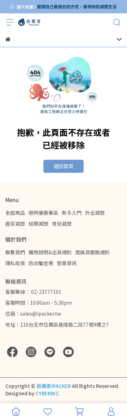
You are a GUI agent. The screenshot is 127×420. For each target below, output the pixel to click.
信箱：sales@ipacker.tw (33, 313)
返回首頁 (63, 166)
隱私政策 (15, 263)
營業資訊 (67, 263)
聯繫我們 (15, 252)
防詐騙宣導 (41, 263)
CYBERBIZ (47, 393)
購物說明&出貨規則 (50, 252)
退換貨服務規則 (92, 252)
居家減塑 (15, 223)
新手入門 (71, 212)
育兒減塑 (62, 223)
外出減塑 (95, 212)
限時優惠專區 (43, 212)
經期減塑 (38, 223)
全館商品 (15, 212)
